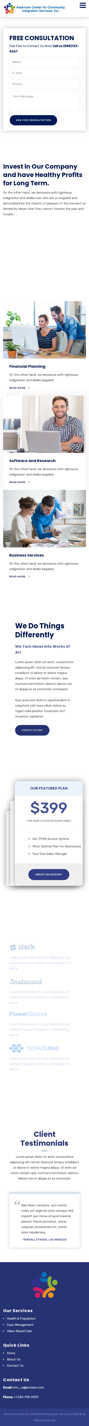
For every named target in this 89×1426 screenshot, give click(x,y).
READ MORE (17, 387)
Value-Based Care (19, 1331)
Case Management (20, 1325)
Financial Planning (27, 366)
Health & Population (21, 1318)
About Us (13, 1359)
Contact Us (15, 1365)
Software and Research (32, 460)
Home (11, 1353)
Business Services (26, 555)
